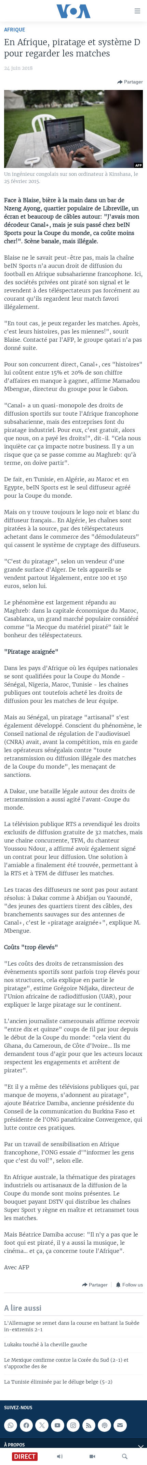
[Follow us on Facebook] (26, 1425)
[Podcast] (104, 1425)
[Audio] (60, 1456)
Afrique (14, 30)
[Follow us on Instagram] (73, 1425)
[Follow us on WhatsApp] (10, 1425)
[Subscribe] (119, 1425)
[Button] (130, 82)
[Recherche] (125, 1456)
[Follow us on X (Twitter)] (41, 1425)
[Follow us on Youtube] (57, 1425)
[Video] (92, 1456)
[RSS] (88, 1425)
